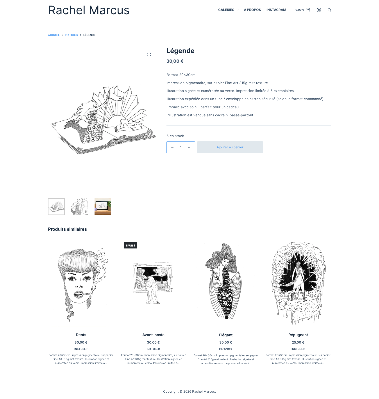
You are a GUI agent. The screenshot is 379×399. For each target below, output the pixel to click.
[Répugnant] (298, 283)
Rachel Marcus (89, 10)
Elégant (225, 335)
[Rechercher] (329, 10)
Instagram (276, 10)
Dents (81, 335)
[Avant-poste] (153, 283)
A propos (252, 10)
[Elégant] (226, 283)
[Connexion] (319, 10)
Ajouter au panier (230, 147)
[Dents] (81, 283)
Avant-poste (153, 335)
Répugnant (298, 335)
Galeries (226, 10)
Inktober (81, 349)
